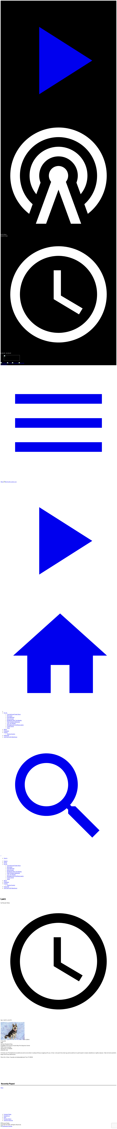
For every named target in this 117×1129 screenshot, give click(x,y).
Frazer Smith (10, 726)
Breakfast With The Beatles (14, 720)
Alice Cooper (10, 719)
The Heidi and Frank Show (14, 714)
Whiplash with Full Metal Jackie (15, 725)
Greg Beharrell (10, 717)
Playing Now (4, 364)
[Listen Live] (58, 59)
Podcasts (6, 731)
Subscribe (6, 735)
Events (6, 732)
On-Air (5, 713)
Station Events (11, 734)
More (2, 1087)
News (5, 729)
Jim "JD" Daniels (11, 723)
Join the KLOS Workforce (10, 737)
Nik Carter (9, 716)
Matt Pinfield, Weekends (13, 722)
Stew (8, 728)
